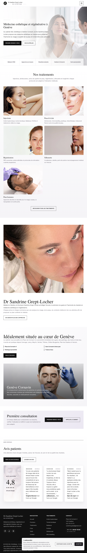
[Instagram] (5, 531)
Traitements (33, 525)
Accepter (79, 544)
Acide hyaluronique (51, 519)
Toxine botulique (51, 522)
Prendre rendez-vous (12, 43)
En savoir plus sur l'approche (15, 317)
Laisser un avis (29, 459)
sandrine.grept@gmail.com (73, 525)
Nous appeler (29, 43)
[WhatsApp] (13, 531)
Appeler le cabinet (72, 419)
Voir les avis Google (12, 459)
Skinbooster (49, 531)
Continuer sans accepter (64, 544)
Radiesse (49, 525)
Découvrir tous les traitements (43, 208)
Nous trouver (10, 355)
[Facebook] (9, 531)
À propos (32, 522)
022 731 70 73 (70, 523)
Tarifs (31, 531)
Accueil (32, 519)
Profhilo (48, 528)
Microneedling (50, 534)
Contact (32, 534)
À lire (31, 528)
